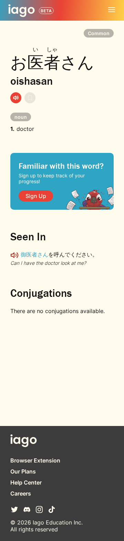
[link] (36, 195)
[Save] (29, 97)
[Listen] (15, 97)
